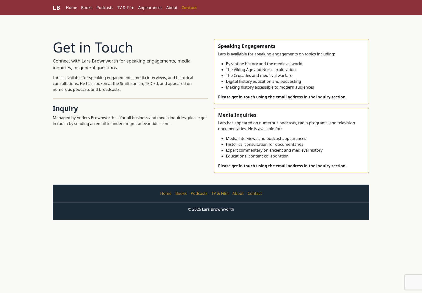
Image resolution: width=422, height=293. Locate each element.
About (172, 7)
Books (87, 7)
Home (71, 7)
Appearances (150, 7)
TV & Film (125, 7)
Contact (189, 7)
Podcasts (104, 7)
